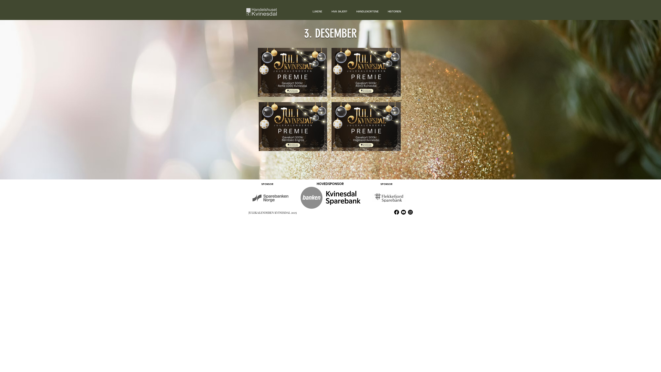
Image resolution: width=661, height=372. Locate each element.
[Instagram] (410, 212)
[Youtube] (403, 212)
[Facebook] (396, 212)
